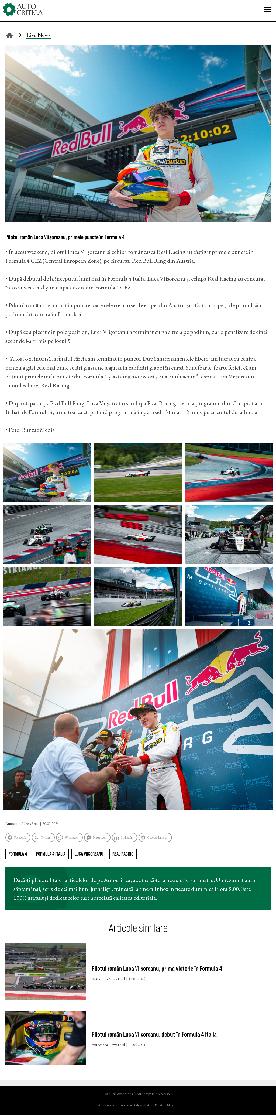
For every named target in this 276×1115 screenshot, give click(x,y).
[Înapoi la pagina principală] (9, 35)
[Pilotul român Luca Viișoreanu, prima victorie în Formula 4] (45, 973)
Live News (38, 35)
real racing (122, 854)
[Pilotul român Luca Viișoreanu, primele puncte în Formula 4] (138, 220)
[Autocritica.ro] (23, 9)
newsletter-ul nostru (190, 880)
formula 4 (18, 854)
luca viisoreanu (89, 854)
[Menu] (268, 9)
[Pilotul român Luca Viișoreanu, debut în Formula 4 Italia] (45, 1039)
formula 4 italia (50, 854)
